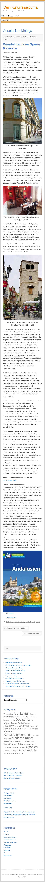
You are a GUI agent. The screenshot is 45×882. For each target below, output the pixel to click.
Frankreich (10, 725)
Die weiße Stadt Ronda (32, 634)
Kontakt (6, 853)
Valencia (7, 753)
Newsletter (7, 847)
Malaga (30, 622)
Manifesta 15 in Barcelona (13, 668)
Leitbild (6, 834)
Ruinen (20, 744)
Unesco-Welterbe (27, 750)
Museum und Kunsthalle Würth (15, 628)
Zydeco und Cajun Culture (13, 673)
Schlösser (8, 747)
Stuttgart (13, 750)
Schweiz (22, 747)
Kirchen (8, 731)
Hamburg (33, 726)
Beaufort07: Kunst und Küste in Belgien (17, 686)
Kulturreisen (8, 795)
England (7, 723)
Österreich (19, 753)
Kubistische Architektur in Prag (15, 670)
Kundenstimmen (9, 840)
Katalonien (33, 728)
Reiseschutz (8, 850)
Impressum (8, 855)
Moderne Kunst (22, 738)
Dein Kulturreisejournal (20, 7)
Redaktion (9, 36)
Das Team (7, 832)
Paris (32, 741)
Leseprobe (10, 613)
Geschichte (23, 725)
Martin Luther (7, 738)
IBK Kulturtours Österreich (13, 775)
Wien (12, 753)
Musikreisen (8, 803)
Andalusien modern (10, 480)
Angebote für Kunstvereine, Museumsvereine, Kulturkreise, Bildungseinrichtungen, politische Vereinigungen (19, 814)
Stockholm (6, 750)
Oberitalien (26, 741)
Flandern (21, 723)
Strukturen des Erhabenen (13, 662)
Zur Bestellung (11, 617)
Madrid (38, 735)
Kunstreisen (8, 798)
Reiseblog (7, 845)
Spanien (5, 39)
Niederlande (18, 741)
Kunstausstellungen (10, 842)
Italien (7, 728)
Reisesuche (8, 808)
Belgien (6, 720)
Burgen (12, 720)
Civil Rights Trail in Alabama (14, 678)
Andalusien (32, 36)
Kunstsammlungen (20, 622)
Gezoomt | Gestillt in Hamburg (15, 681)
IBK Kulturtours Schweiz (12, 778)
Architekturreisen (10, 801)
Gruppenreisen (9, 793)
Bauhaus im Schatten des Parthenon (17, 684)
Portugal (7, 744)
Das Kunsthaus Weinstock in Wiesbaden (18, 665)
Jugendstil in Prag (11, 676)
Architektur (21, 713)
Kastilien (24, 729)
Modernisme (9, 741)
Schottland (16, 747)
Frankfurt (27, 723)
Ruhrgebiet (14, 744)
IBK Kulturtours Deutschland (13, 773)
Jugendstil (16, 728)
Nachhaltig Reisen (10, 837)
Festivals (14, 723)
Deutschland (24, 719)
